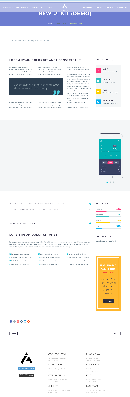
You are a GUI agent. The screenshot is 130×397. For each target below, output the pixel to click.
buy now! (108, 301)
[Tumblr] (21, 321)
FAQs (50, 8)
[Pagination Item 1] (107, 182)
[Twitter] (14, 321)
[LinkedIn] (25, 321)
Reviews (99, 8)
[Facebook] (11, 321)
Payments (109, 8)
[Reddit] (28, 321)
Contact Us (122, 8)
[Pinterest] (18, 321)
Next (116, 333)
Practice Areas (38, 8)
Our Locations (22, 8)
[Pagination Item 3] (113, 182)
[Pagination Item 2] (110, 182)
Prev (14, 333)
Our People (8, 8)
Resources (87, 8)
